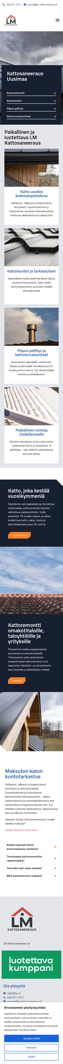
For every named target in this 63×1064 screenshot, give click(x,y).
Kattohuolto (14, 101)
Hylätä (31, 1056)
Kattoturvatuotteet (19, 116)
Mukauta (31, 1047)
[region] (31, 1033)
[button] (57, 20)
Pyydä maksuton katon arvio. (21, 830)
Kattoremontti (16, 93)
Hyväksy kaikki (31, 1038)
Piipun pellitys (15, 108)
